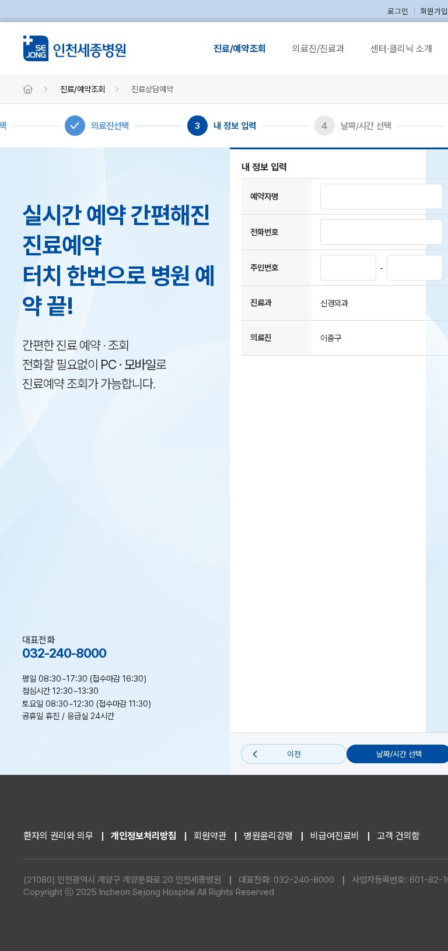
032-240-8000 (304, 879)
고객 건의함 (398, 835)
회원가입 (434, 11)
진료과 (260, 302)
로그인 (397, 11)
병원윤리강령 (268, 835)
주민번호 (264, 267)
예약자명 (264, 196)
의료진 (260, 337)
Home (28, 89)
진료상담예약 (152, 89)
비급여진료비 (334, 835)
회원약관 (210, 835)
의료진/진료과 (318, 48)
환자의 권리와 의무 (58, 835)
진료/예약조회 (240, 48)
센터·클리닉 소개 (401, 48)
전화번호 (264, 232)
